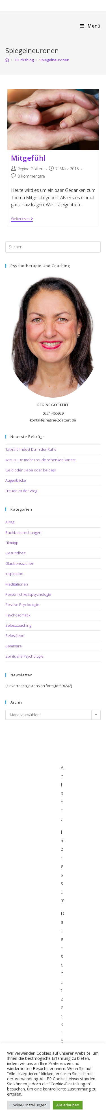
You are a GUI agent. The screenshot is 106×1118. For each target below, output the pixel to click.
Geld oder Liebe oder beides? (30, 470)
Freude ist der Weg (21, 490)
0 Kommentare (31, 176)
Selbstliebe (14, 635)
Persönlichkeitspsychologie (28, 594)
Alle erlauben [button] (67, 1104)
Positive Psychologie (22, 604)
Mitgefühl (28, 158)
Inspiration (14, 573)
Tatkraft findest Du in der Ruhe (31, 449)
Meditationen (16, 584)
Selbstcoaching (18, 625)
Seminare (13, 646)
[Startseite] (7, 59)
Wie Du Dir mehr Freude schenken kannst (40, 459)
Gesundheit (15, 552)
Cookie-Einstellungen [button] (28, 1104)
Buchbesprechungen (23, 532)
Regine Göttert (31, 168)
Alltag (9, 522)
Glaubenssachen (19, 563)
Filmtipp (11, 542)
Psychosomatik (17, 615)
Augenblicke (15, 480)
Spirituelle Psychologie (24, 656)
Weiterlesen (22, 219)
